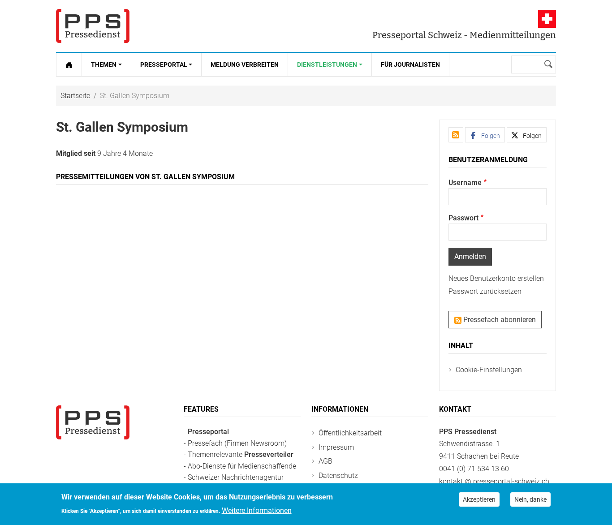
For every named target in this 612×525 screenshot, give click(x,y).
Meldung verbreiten (245, 64)
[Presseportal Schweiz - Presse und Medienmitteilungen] (92, 25)
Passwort (463, 218)
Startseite (75, 95)
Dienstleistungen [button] (327, 64)
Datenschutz (338, 475)
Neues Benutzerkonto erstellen (496, 278)
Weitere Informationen (257, 510)
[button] (485, 134)
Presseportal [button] (163, 64)
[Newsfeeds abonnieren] (455, 134)
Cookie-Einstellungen (489, 370)
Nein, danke (530, 499)
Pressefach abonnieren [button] (498, 319)
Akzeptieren (479, 499)
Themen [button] (103, 64)
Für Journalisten (410, 64)
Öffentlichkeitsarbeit (350, 433)
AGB (325, 461)
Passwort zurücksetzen (484, 291)
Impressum (336, 447)
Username (465, 182)
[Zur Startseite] (69, 64)
